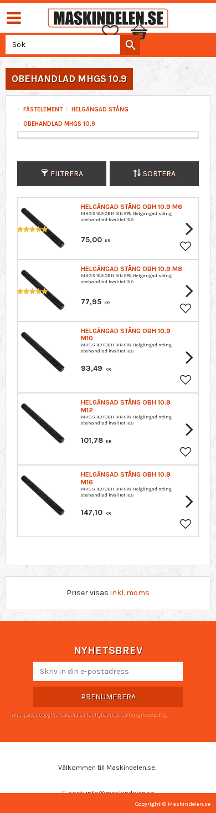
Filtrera (66, 173)
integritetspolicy (147, 714)
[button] (116, 32)
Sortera (159, 173)
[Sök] (130, 45)
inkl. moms (130, 592)
